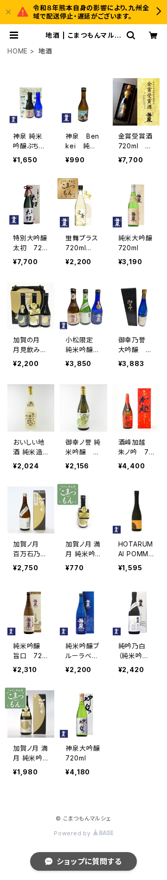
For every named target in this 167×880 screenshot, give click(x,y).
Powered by (73, 833)
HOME (17, 51)
